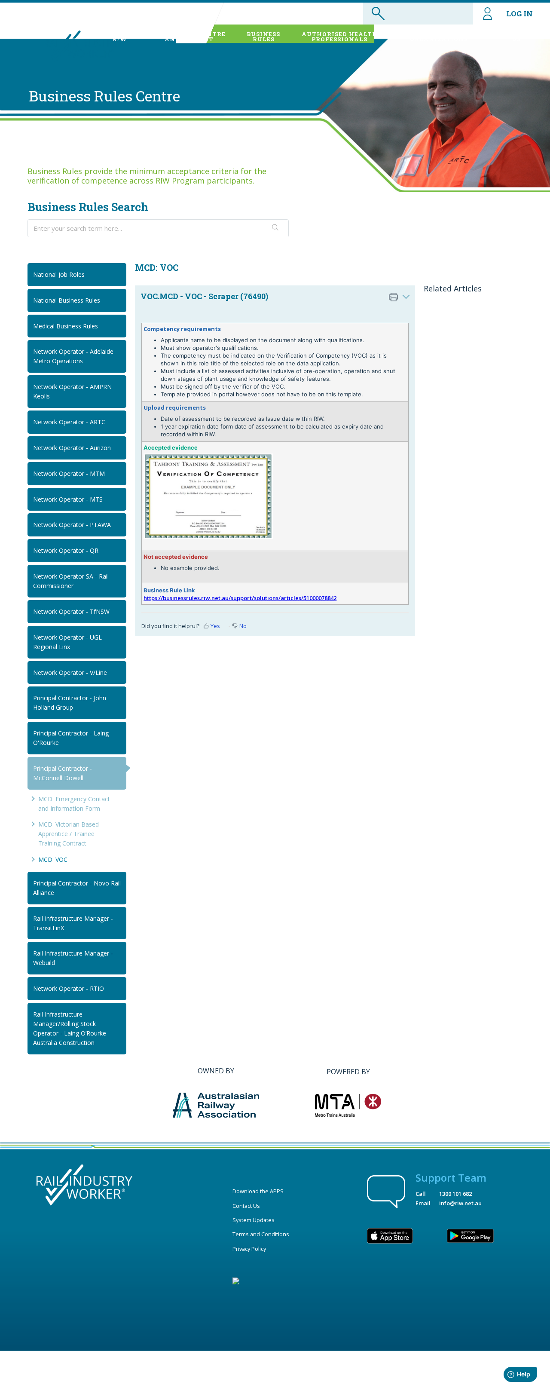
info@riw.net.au (460, 1203)
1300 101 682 (455, 1194)
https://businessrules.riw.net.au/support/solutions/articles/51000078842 (240, 598)
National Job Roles (59, 274)
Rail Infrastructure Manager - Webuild (73, 958)
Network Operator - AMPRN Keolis (72, 391)
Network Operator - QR (65, 550)
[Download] (259, 604)
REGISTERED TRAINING (439, 36)
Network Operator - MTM (69, 473)
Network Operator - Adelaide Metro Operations (73, 356)
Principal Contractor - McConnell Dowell (62, 773)
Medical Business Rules (65, 326)
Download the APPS (258, 1191)
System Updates (253, 1220)
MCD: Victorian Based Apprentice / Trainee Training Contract (68, 833)
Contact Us (246, 1206)
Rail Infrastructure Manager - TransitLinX (73, 923)
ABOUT (119, 36)
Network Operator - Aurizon (72, 448)
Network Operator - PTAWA (72, 525)
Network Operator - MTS (68, 499)
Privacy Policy (249, 1249)
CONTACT (516, 36)
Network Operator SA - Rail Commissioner (71, 581)
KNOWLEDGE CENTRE (189, 36)
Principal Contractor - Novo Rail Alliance (77, 888)
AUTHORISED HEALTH (340, 36)
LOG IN (519, 13)
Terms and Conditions (260, 1234)
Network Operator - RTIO (68, 988)
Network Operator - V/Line (70, 672)
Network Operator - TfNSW (71, 611)
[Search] (276, 228)
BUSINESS (263, 36)
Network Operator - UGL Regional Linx (67, 642)
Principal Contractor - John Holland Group (69, 702)
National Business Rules (66, 300)
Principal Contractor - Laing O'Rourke (71, 738)
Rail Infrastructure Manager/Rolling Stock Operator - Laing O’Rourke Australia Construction (69, 1028)
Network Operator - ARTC (69, 422)
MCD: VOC (52, 859)
